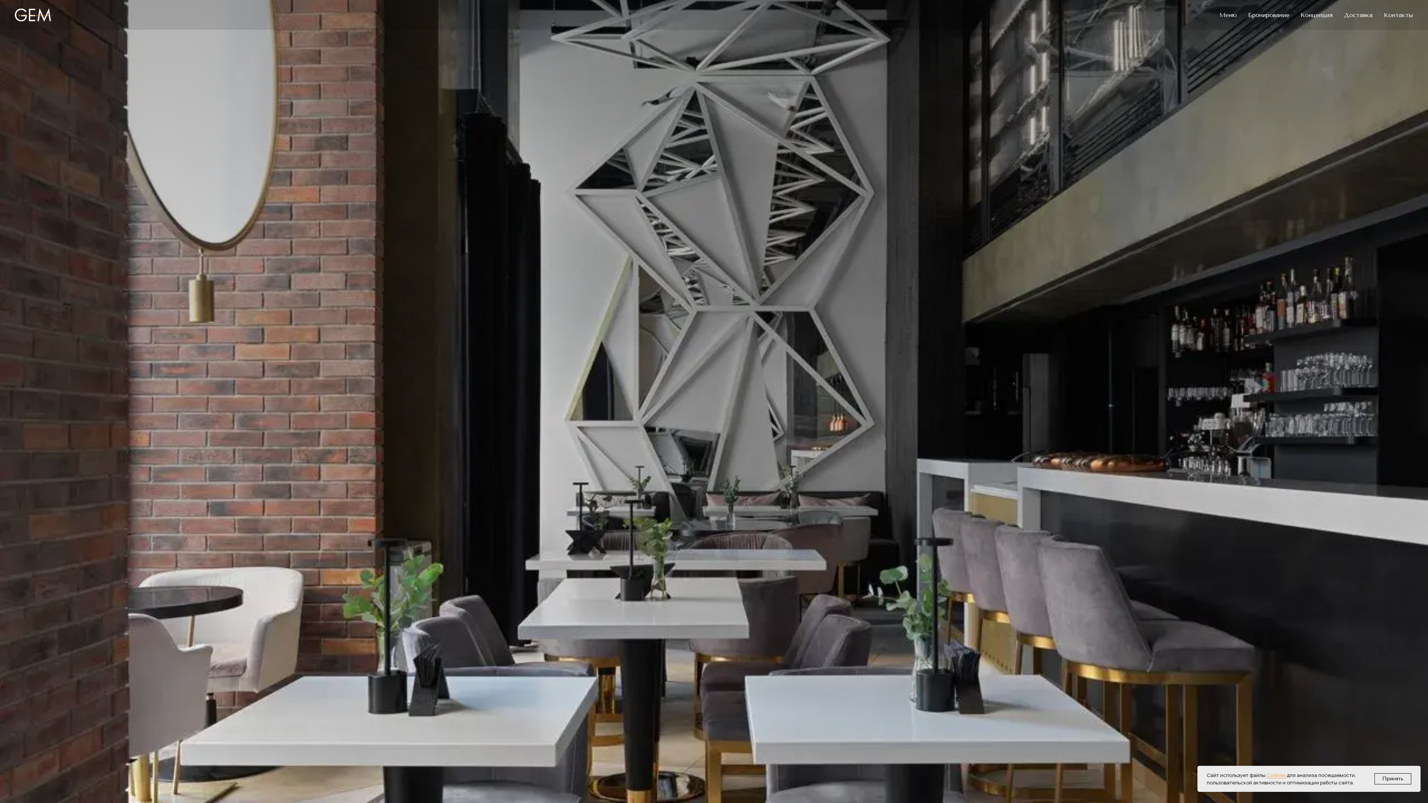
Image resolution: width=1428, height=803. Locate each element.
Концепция (1316, 15)
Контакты (1398, 15)
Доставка (1358, 15)
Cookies (1276, 775)
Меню (1228, 15)
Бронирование (1268, 15)
